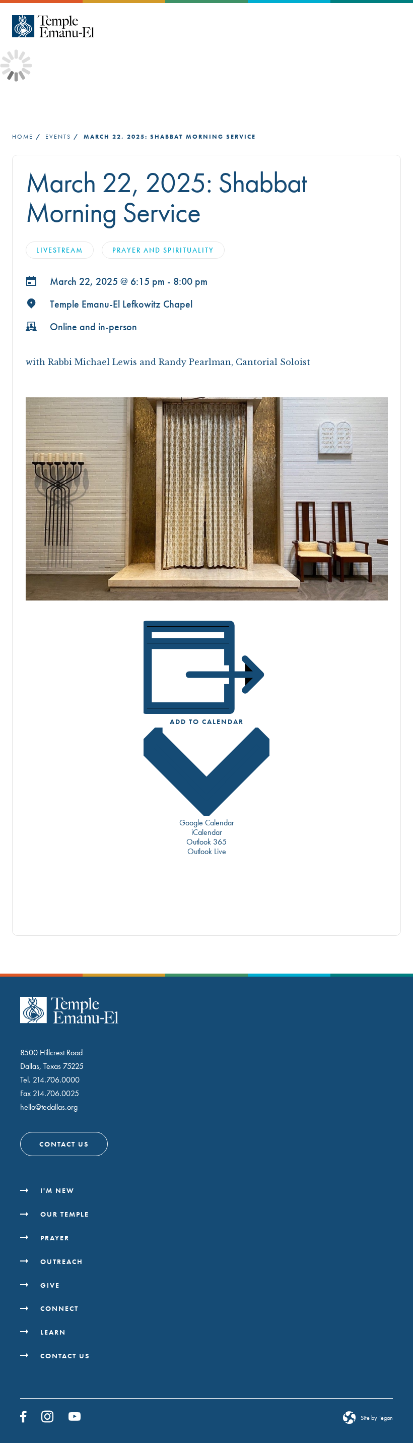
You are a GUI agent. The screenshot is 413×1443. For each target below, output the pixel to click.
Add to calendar (207, 721)
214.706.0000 (56, 1079)
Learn (53, 1332)
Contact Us (64, 1144)
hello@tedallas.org (49, 1107)
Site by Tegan (377, 1418)
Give (50, 1285)
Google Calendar (206, 822)
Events (58, 137)
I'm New (57, 1190)
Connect (59, 1308)
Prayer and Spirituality (163, 250)
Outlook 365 (206, 841)
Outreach (61, 1261)
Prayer (55, 1237)
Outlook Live (206, 851)
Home (22, 137)
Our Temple (64, 1214)
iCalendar (206, 832)
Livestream (59, 250)
